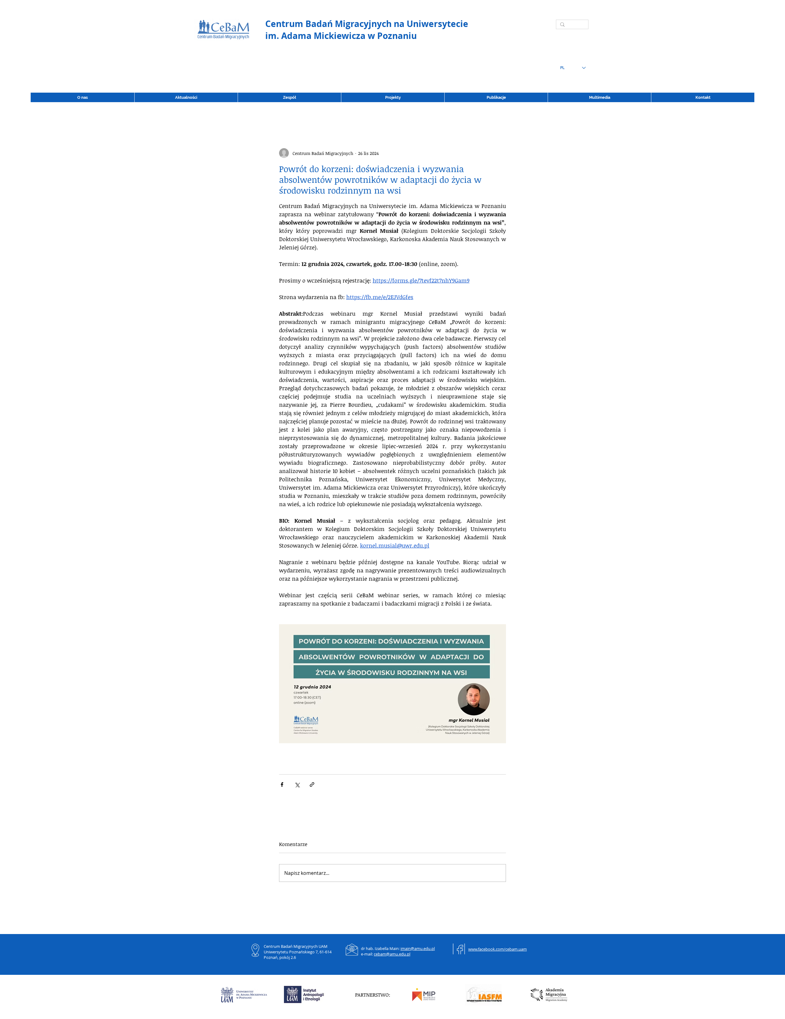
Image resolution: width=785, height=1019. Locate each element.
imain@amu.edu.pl (417, 948)
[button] (496, 97)
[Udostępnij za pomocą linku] (312, 784)
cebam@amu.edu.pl (392, 954)
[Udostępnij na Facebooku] (282, 784)
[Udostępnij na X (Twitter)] (297, 784)
